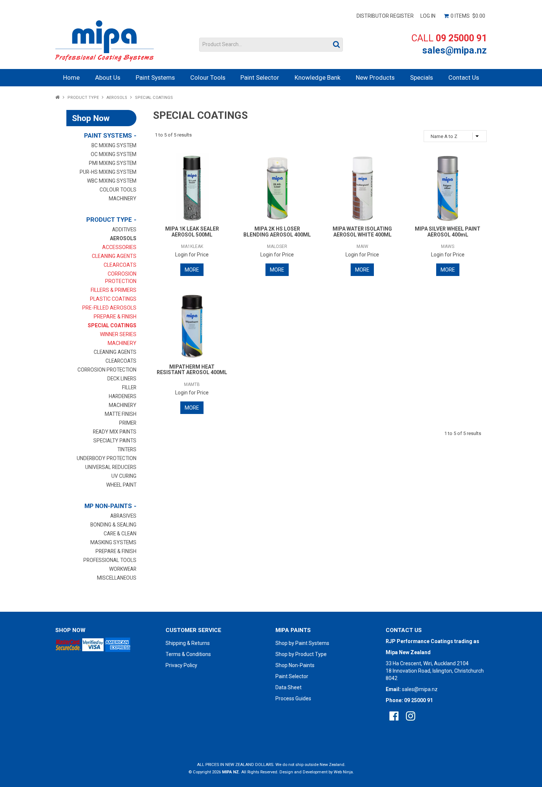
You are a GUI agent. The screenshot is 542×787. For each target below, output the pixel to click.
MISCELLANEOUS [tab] (116, 578)
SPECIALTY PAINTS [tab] (114, 440)
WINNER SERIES (118, 334)
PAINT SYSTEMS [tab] (108, 135)
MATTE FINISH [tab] (120, 414)
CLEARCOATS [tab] (120, 361)
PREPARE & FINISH (115, 317)
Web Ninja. (344, 772)
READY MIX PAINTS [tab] (114, 432)
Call (449, 38)
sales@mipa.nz (454, 50)
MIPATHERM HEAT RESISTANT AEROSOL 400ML (192, 369)
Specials (421, 77)
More (192, 270)
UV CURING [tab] (123, 476)
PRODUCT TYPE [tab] (109, 219)
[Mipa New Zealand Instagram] (410, 716)
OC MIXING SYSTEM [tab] (113, 154)
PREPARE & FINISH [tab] (115, 551)
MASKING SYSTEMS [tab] (113, 542)
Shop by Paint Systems (302, 643)
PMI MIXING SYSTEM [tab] (112, 163)
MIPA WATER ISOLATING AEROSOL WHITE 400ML (362, 231)
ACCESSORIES (119, 247)
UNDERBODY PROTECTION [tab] (106, 458)
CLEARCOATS (120, 265)
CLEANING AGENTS (114, 256)
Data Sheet (288, 687)
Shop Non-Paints (295, 665)
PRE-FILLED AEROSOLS (109, 308)
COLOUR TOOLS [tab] (118, 190)
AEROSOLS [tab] (123, 238)
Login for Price (192, 255)
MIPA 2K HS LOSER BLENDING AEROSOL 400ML (277, 231)
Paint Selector (259, 77)
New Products (375, 77)
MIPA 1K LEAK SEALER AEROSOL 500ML (192, 231)
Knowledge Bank (317, 77)
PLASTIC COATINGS (113, 299)
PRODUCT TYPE (83, 97)
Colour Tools (207, 77)
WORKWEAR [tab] (122, 569)
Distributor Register (385, 15)
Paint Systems (155, 77)
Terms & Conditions (188, 654)
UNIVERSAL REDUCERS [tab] (110, 467)
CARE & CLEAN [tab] (120, 533)
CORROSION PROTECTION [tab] (106, 370)
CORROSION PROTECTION (120, 277)
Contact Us (463, 77)
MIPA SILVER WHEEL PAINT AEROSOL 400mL (447, 231)
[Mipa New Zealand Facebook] (394, 716)
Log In (427, 15)
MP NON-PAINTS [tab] (108, 506)
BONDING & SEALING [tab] (113, 525)
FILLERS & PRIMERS (113, 290)
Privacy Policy (181, 665)
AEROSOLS (117, 97)
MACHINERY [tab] (122, 198)
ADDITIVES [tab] (124, 229)
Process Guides (293, 698)
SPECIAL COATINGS (112, 325)
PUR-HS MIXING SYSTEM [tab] (108, 172)
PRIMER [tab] (127, 423)
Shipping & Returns (188, 643)
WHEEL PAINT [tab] (121, 485)
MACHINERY (122, 343)
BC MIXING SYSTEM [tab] (113, 145)
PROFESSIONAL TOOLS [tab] (109, 560)
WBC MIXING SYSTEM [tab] (111, 181)
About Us (107, 77)
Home (71, 77)
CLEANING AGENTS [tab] (115, 352)
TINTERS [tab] (126, 449)
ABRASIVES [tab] (123, 516)
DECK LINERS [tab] (121, 379)
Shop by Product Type (301, 654)
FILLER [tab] (129, 387)
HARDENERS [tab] (122, 396)
